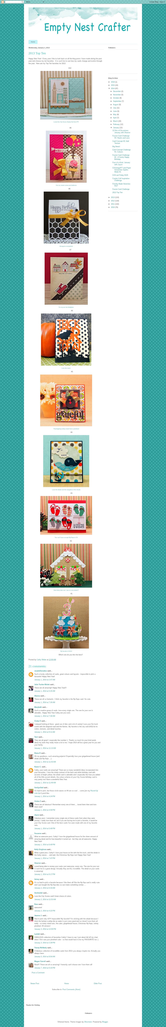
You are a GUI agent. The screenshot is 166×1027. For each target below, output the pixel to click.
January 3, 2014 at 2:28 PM (44, 943)
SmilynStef (38, 788)
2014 (113, 88)
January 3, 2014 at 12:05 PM (45, 929)
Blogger (105, 1022)
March (115, 121)
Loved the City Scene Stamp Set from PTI (66, 122)
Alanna (37, 696)
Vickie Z (37, 801)
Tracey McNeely (40, 948)
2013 (113, 197)
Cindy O (37, 721)
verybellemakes (40, 671)
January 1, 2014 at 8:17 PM (44, 874)
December (117, 91)
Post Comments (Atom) (71, 989)
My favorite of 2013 (66, 651)
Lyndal (37, 934)
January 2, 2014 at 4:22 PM (44, 911)
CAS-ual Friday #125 (120, 175)
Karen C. (37, 767)
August (116, 105)
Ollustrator (88, 1022)
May (115, 114)
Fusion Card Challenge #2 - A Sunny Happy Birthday (120, 157)
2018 (113, 82)
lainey (36, 879)
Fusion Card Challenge (120, 189)
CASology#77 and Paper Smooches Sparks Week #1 (121, 170)
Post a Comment (38, 973)
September (117, 101)
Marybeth (38, 707)
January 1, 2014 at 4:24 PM (44, 796)
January (116, 128)
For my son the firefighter (66, 307)
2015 (113, 85)
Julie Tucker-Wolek (42, 684)
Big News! (116, 146)
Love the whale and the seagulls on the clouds (66, 489)
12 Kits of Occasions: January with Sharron (121, 131)
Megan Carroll (40, 961)
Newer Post (34, 983)
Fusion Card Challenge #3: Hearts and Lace (121, 137)
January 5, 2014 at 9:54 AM (44, 957)
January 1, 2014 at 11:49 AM (45, 783)
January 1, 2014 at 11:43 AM (45, 762)
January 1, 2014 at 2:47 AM (44, 680)
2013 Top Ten (117, 192)
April (115, 118)
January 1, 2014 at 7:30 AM (44, 716)
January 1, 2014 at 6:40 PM (44, 845)
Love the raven (66, 368)
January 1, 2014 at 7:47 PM (44, 858)
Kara (36, 904)
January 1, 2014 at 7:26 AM (44, 702)
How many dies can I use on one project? (66, 590)
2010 (113, 207)
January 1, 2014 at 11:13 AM (45, 748)
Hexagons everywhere (66, 246)
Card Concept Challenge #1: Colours (121, 151)
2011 (113, 204)
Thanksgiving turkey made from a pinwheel (66, 428)
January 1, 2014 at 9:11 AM (44, 732)
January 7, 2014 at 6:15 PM (44, 968)
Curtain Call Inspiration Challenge (120, 180)
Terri (36, 737)
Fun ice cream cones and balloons (66, 185)
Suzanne (37, 833)
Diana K (37, 753)
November (117, 95)
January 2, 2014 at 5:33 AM (44, 888)
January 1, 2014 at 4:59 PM (44, 810)
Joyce (36, 815)
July (115, 108)
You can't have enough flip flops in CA (66, 537)
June (115, 111)
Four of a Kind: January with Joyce (121, 164)
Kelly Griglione (40, 849)
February (116, 124)
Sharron (37, 863)
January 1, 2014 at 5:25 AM (44, 691)
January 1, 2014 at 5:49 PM (44, 828)
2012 (113, 201)
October (116, 98)
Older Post (98, 983)
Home (33, 42)
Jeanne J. (38, 916)
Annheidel (38, 893)
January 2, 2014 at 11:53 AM (45, 899)
